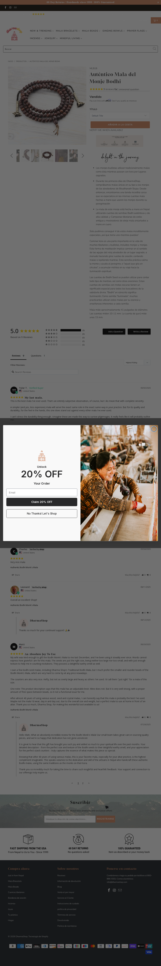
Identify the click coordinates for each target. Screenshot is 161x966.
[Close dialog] (154, 429)
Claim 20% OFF (41, 502)
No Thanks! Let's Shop (42, 513)
